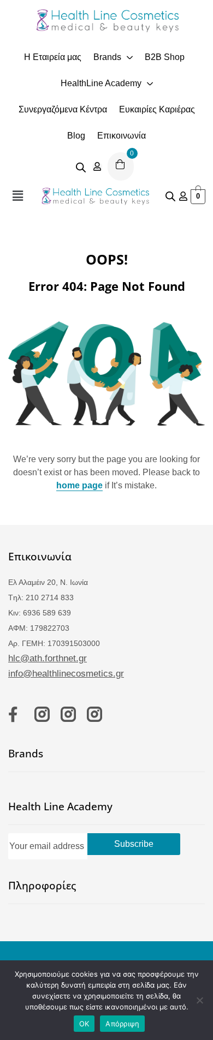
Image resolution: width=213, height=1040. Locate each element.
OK (84, 1023)
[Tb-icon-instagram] (42, 714)
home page (79, 485)
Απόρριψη (122, 1023)
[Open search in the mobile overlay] (80, 166)
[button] (17, 196)
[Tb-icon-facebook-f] (15, 714)
